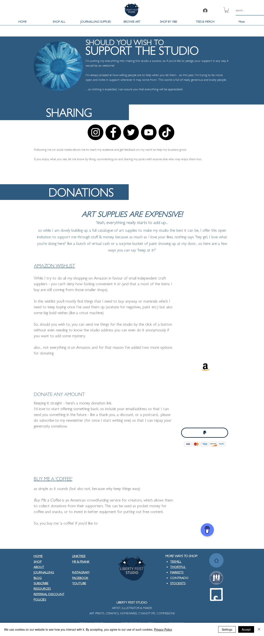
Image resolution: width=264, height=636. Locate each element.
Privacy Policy (163, 629)
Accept (246, 629)
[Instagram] (95, 132)
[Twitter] (131, 132)
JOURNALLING (44, 572)
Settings (227, 629)
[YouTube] (149, 132)
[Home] (216, 560)
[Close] (259, 629)
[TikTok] (166, 132)
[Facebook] (113, 132)
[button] (227, 10)
